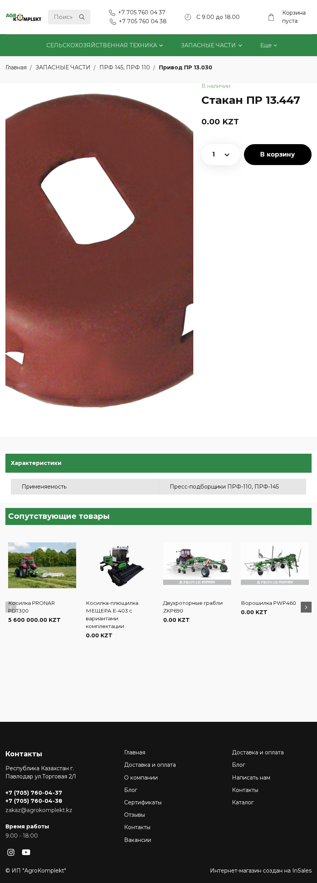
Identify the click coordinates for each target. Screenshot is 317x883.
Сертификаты (143, 802)
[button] (10, 607)
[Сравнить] (42, 644)
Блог (130, 790)
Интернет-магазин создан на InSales (261, 870)
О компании (141, 777)
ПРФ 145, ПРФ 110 (125, 67)
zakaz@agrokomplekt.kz (38, 810)
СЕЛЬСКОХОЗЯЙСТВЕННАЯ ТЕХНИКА (101, 45)
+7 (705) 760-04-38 (33, 800)
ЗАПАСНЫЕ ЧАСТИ (208, 45)
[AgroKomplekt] (23, 17)
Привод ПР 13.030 (185, 67)
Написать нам (251, 777)
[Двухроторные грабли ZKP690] (197, 565)
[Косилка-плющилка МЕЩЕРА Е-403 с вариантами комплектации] (120, 565)
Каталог (243, 802)
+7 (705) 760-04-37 (33, 792)
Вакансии (137, 840)
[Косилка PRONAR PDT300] (42, 565)
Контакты (137, 827)
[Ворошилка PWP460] (275, 565)
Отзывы (134, 814)
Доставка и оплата (150, 764)
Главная (134, 752)
